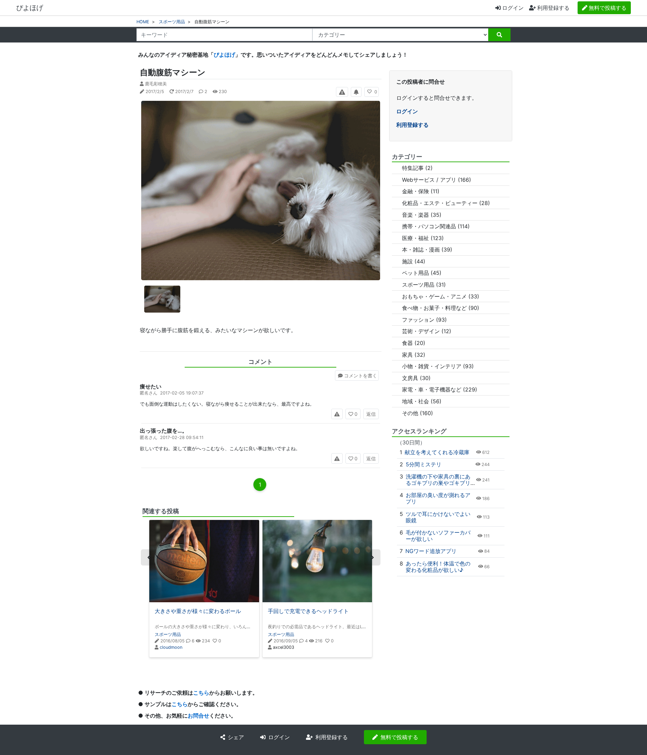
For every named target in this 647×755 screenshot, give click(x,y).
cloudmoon (171, 647)
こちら (201, 692)
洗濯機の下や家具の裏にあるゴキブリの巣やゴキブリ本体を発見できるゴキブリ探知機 (438, 486)
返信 (371, 414)
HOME (142, 21)
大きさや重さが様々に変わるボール (198, 611)
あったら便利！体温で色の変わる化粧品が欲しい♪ (438, 566)
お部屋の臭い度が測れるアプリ (438, 498)
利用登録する (412, 124)
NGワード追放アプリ (431, 551)
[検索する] (499, 34)
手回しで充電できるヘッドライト (308, 611)
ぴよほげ (29, 8)
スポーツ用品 (172, 21)
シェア (236, 737)
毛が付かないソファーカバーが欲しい (438, 535)
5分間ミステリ (423, 464)
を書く (360, 375)
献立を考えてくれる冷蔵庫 (437, 452)
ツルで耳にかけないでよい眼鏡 (438, 517)
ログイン (513, 7)
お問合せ (198, 715)
